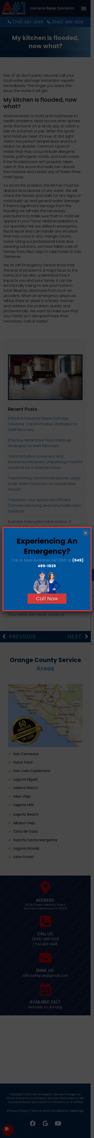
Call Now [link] (47, 598)
